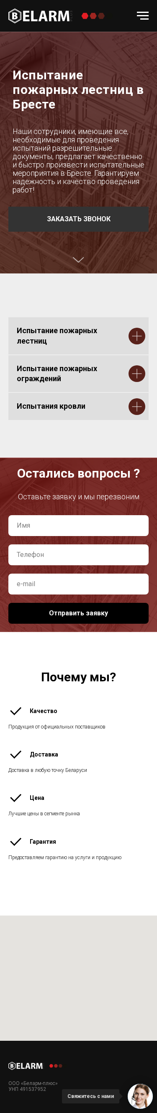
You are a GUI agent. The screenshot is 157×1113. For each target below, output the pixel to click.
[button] (78, 488)
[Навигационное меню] (143, 16)
